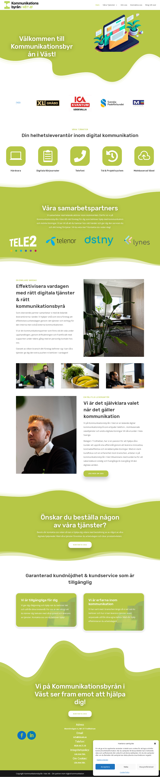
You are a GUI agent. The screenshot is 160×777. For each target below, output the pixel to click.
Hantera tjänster (102, 760)
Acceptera (105, 767)
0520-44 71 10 (80, 745)
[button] (155, 743)
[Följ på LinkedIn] (31, 735)
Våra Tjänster (109, 5)
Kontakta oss (136, 5)
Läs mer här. (80, 754)
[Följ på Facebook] (21, 735)
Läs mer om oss (96, 473)
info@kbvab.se (80, 737)
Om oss (124, 5)
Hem (98, 5)
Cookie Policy (124, 772)
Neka (126, 767)
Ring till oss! (150, 5)
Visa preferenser (146, 767)
